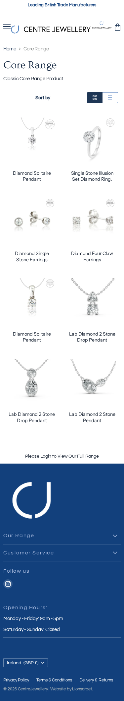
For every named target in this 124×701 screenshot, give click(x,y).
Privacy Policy (16, 680)
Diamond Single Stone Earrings (32, 256)
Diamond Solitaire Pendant (32, 176)
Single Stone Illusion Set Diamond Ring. (92, 176)
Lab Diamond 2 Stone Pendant (92, 417)
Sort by (42, 97)
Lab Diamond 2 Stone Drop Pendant (92, 337)
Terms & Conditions (54, 680)
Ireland (22, 662)
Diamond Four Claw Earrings (92, 256)
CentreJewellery (33, 689)
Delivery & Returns (96, 680)
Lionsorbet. (82, 689)
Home (9, 48)
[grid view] (95, 97)
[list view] (110, 97)
